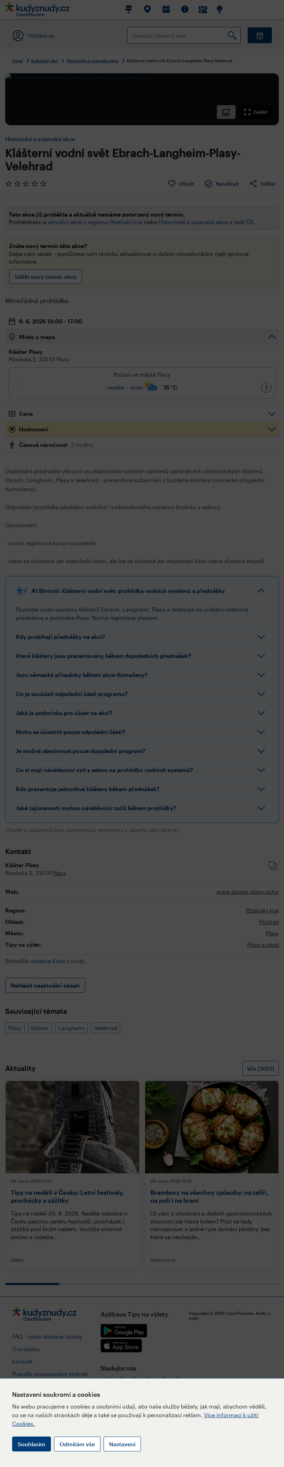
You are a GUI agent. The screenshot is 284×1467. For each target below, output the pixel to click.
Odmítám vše (77, 1444)
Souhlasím (31, 1444)
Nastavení (122, 1444)
